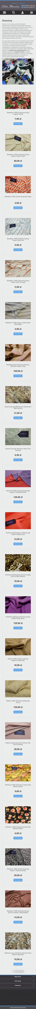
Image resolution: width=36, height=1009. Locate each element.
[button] (4, 12)
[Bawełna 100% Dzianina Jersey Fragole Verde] (18, 100)
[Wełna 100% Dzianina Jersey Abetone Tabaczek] (18, 646)
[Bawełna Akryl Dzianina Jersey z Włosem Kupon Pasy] (18, 352)
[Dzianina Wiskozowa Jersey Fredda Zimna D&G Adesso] (18, 562)
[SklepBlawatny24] (18, 1001)
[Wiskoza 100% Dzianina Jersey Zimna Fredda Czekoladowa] (18, 898)
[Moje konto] (22, 12)
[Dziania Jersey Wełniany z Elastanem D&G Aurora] (18, 394)
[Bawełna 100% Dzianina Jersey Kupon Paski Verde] (18, 142)
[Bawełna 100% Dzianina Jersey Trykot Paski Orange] (18, 268)
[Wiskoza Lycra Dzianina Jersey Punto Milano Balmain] (18, 940)
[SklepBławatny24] (18, 993)
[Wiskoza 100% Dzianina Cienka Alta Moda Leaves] (18, 772)
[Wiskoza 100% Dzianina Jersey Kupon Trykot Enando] (18, 856)
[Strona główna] (18, 6)
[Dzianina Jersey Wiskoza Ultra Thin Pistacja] (18, 436)
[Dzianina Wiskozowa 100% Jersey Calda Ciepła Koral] (18, 520)
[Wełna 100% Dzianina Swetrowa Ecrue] (18, 688)
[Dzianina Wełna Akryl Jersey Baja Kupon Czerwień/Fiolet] (18, 478)
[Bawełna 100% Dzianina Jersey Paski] (18, 184)
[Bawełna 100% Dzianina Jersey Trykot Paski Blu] (18, 226)
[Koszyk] (31, 12)
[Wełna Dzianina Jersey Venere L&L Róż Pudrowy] (18, 730)
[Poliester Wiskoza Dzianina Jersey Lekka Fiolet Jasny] (18, 604)
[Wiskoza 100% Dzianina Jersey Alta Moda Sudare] (18, 814)
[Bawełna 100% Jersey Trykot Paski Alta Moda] (18, 310)
